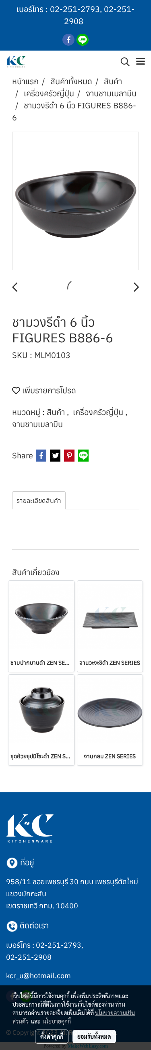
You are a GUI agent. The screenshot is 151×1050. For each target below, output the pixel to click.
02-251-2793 (75, 9)
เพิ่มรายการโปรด (48, 390)
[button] (122, 61)
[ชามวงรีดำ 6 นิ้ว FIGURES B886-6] (75, 201)
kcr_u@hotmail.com (38, 975)
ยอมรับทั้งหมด (94, 1036)
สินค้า (57, 412)
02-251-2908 (29, 957)
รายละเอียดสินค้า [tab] (39, 501)
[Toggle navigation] (140, 62)
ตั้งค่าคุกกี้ (51, 1036)
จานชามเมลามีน (37, 424)
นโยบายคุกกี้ (57, 1021)
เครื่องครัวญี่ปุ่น (99, 412)
